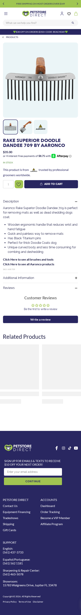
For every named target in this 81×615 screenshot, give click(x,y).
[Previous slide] (3, 4)
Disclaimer (38, 601)
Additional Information (18, 278)
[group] (40, 80)
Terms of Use (24, 601)
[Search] (72, 22)
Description (11, 201)
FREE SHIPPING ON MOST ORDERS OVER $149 (40, 3)
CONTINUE (33, 481)
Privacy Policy (10, 601)
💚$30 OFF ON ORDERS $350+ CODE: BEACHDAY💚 (40, 31)
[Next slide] (77, 4)
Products (12, 37)
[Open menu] (6, 14)
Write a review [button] (40, 319)
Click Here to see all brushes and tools (28, 259)
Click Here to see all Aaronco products (28, 264)
